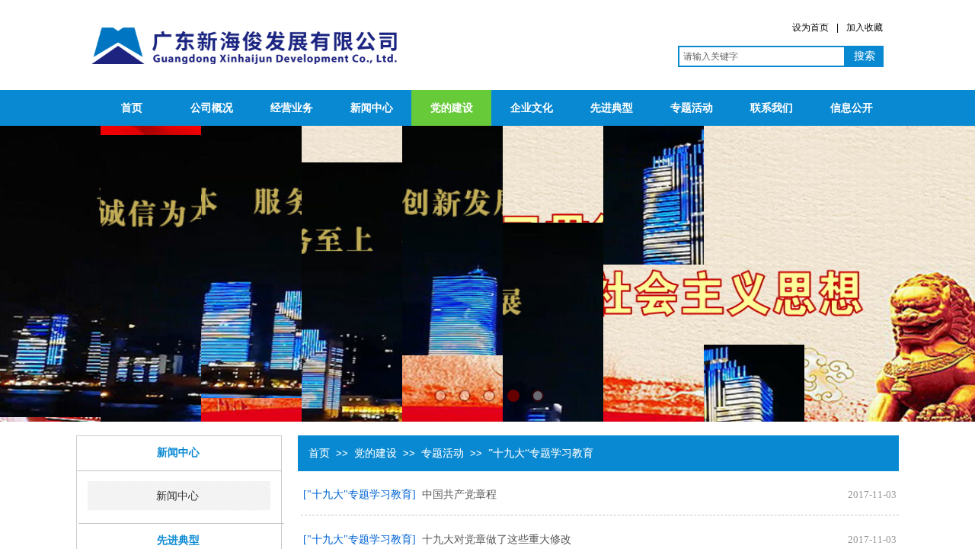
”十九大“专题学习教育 (540, 453)
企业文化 (531, 108)
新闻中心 (371, 108)
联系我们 (771, 108)
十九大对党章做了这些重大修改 (496, 539)
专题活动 (691, 108)
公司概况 (211, 108)
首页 (131, 108)
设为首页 (810, 27)
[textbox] (762, 56)
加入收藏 (864, 27)
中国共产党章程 (459, 494)
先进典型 (611, 108)
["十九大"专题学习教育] (359, 494)
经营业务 (291, 108)
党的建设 (451, 108)
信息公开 (851, 108)
